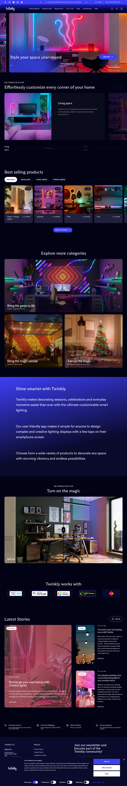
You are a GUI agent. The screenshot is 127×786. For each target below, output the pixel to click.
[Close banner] (124, 759)
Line (98, 217)
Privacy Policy (38, 749)
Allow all (107, 761)
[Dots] (78, 199)
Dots (68, 217)
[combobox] (99, 2)
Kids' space (86, 148)
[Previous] (41, 2)
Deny (106, 774)
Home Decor (11, 628)
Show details (97, 782)
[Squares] (48, 199)
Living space (6, 148)
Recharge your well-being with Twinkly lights (29, 684)
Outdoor (81, 628)
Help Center (78, 2)
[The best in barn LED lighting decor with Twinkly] (85, 644)
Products (82, 674)
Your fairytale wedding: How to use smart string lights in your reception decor (109, 678)
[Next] (86, 2)
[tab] (10, 179)
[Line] (108, 199)
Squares (40, 217)
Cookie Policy (38, 752)
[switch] (53, 782)
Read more (12, 702)
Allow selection (107, 767)
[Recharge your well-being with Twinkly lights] (37, 666)
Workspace (48, 149)
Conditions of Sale (40, 755)
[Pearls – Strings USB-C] (18, 199)
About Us (8, 749)
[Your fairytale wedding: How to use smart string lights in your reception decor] (85, 689)
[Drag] (63, 530)
